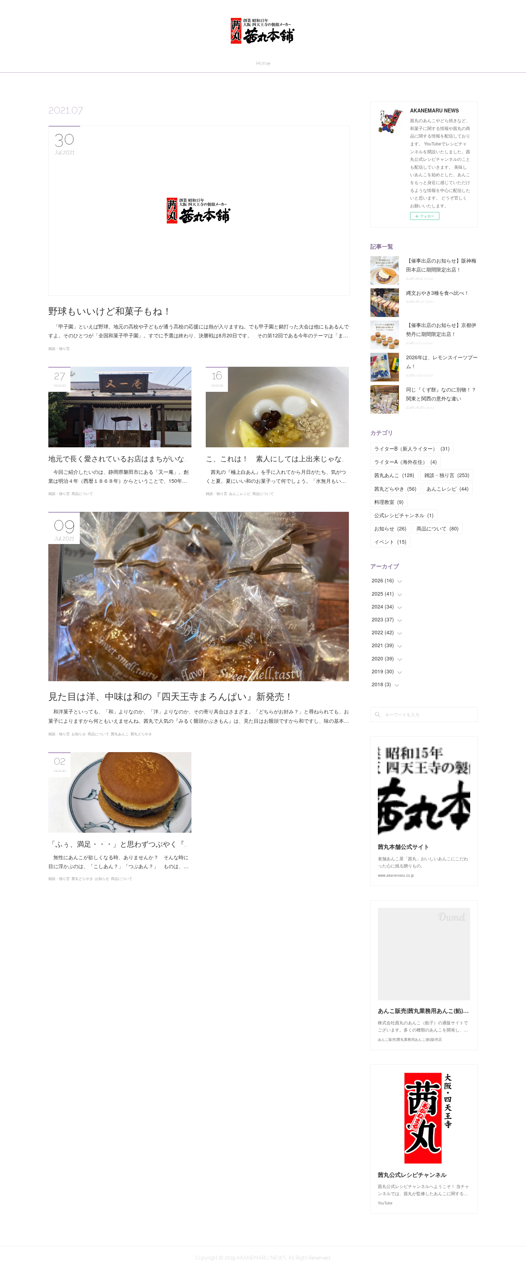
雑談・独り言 (59, 349)
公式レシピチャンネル (404, 515)
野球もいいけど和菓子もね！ (110, 311)
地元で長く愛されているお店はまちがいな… (117, 458)
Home (263, 63)
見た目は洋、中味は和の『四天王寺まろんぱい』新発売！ (170, 696)
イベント (390, 541)
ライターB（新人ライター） (412, 448)
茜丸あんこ (120, 734)
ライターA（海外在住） (405, 461)
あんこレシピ (239, 494)
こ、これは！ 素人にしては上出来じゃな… (275, 458)
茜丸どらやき (141, 734)
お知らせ (79, 734)
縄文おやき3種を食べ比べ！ (437, 292)
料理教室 (389, 501)
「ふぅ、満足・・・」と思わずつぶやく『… (117, 844)
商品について (82, 494)
